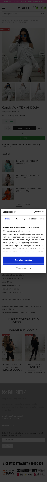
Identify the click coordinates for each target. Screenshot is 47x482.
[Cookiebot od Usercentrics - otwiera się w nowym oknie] (33, 212)
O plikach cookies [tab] (36, 219)
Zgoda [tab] (7, 219)
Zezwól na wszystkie (23, 260)
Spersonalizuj (22, 268)
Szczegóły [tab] (20, 219)
